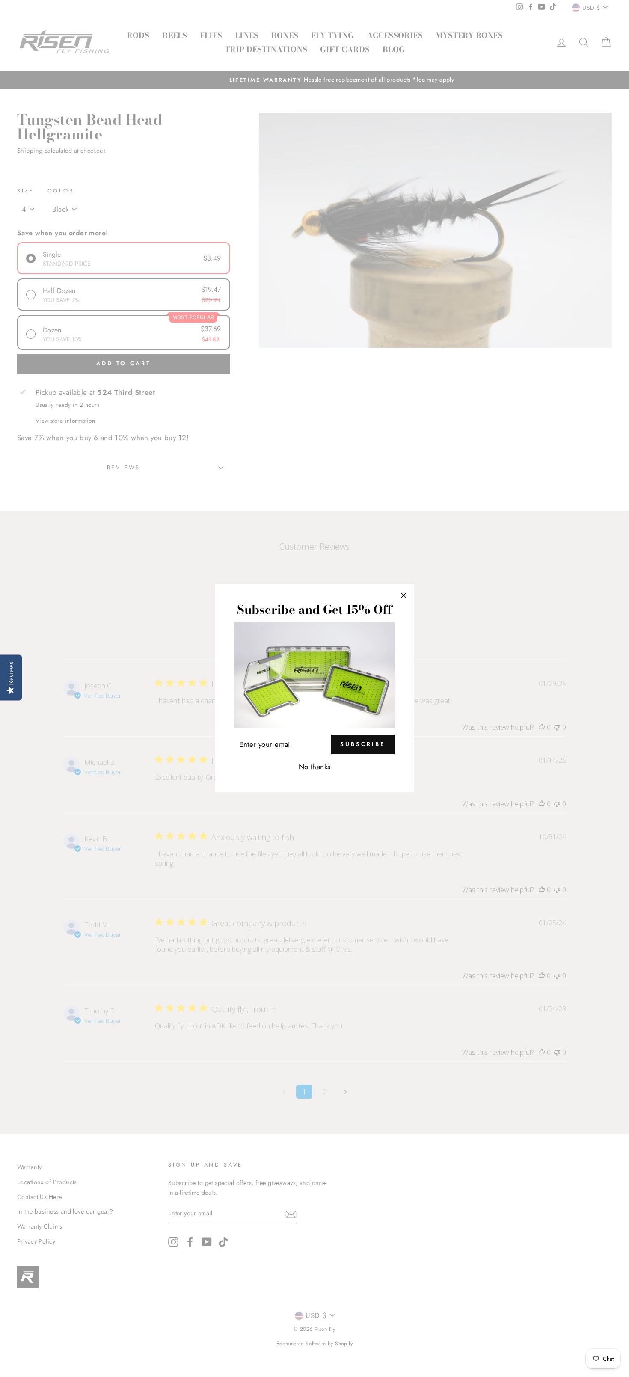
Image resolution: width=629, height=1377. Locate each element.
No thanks (315, 766)
